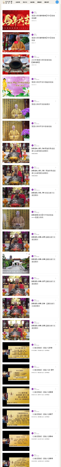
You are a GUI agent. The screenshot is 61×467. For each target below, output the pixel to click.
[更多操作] (56, 12)
